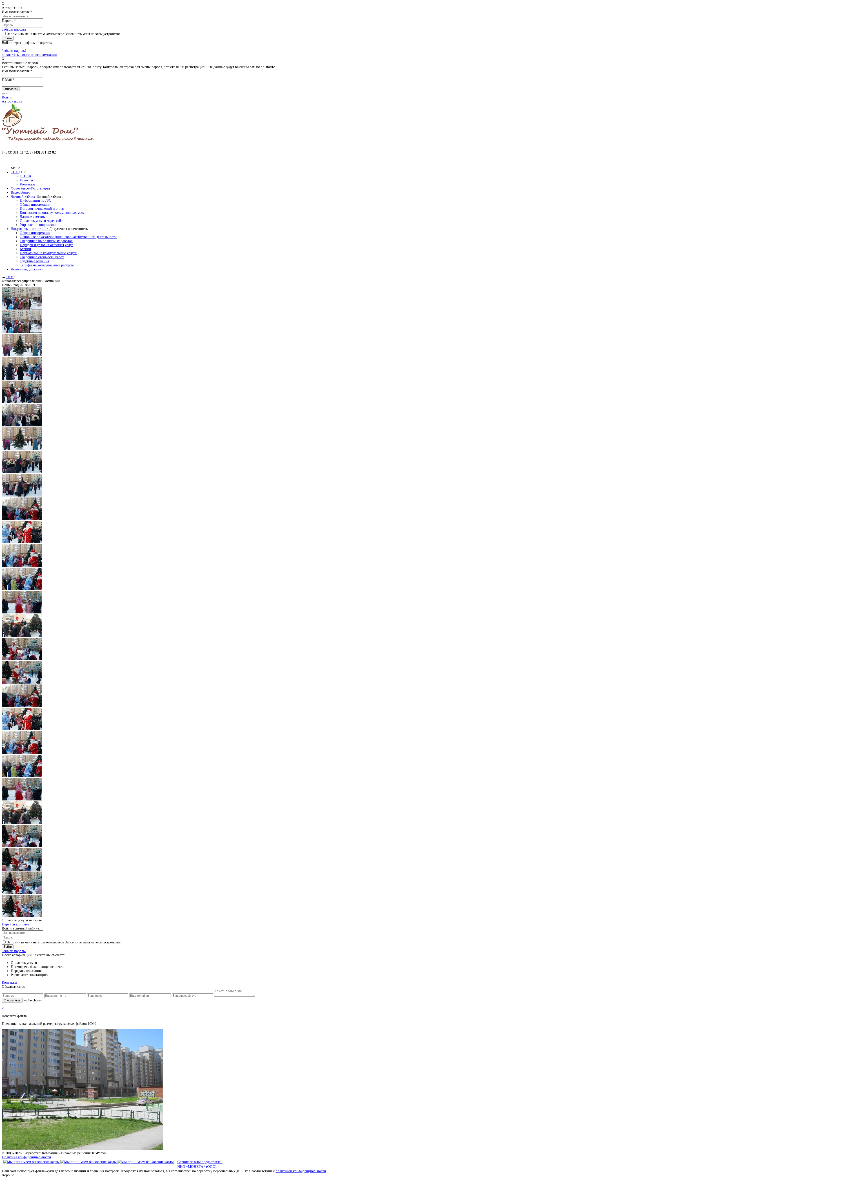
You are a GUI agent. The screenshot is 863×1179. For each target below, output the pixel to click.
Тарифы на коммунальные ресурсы (47, 265)
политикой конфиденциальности (301, 1171)
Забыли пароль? (14, 29)
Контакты (27, 184)
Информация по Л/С (35, 200)
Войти (7, 97)
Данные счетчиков (34, 216)
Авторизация (12, 101)
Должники (19, 269)
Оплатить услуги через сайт (41, 221)
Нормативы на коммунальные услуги (48, 253)
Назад (10, 277)
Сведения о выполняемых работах (46, 241)
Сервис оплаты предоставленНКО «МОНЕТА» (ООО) (199, 1164)
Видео (15, 192)
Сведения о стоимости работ (42, 257)
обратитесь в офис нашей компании (29, 55)
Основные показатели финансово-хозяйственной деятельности (68, 237)
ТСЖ (15, 172)
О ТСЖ (25, 176)
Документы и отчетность (30, 229)
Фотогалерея (20, 188)
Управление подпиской (38, 225)
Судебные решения (34, 261)
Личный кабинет (24, 196)
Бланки (25, 249)
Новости (26, 180)
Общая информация (35, 204)
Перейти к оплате (15, 924)
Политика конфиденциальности (26, 1157)
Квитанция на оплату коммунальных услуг (53, 212)
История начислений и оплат (42, 208)
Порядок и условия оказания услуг (46, 245)
